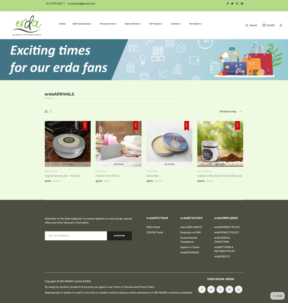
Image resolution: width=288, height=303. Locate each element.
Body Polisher (204, 171)
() (270, 25)
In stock (68, 164)
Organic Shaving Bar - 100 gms (62, 175)
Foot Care (101, 171)
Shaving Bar (51, 171)
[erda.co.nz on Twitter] (211, 289)
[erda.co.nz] (27, 25)
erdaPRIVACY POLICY (226, 232)
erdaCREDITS (222, 256)
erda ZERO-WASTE (191, 227)
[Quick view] (90, 161)
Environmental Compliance (188, 239)
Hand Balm (152, 171)
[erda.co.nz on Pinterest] (229, 289)
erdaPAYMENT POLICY (227, 227)
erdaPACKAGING (189, 252)
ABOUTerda (153, 227)
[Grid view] (46, 112)
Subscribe (119, 235)
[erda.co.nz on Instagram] (220, 289)
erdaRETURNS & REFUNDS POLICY (224, 249)
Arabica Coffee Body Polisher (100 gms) (219, 175)
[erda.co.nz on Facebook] (202, 289)
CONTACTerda (154, 232)
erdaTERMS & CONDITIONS (222, 239)
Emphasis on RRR (190, 232)
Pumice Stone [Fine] (107, 175)
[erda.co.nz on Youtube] (238, 289)
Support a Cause (189, 247)
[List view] (50, 112)
